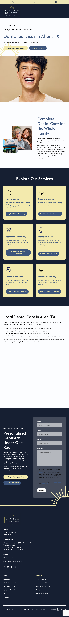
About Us (6, 579)
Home (5, 25)
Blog (4, 593)
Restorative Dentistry (43, 586)
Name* (39, 421)
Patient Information (10, 590)
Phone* (39, 439)
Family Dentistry (41, 579)
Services (39, 576)
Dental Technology (9, 586)
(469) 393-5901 (8, 558)
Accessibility (44, 609)
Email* (39, 430)
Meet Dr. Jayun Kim (9, 583)
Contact (6, 597)
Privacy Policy (25, 609)
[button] (64, 11)
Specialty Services (42, 593)
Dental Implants (41, 590)
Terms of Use (34, 609)
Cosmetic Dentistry (42, 583)
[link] (12, 11)
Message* (40, 448)
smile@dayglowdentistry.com (13, 561)
